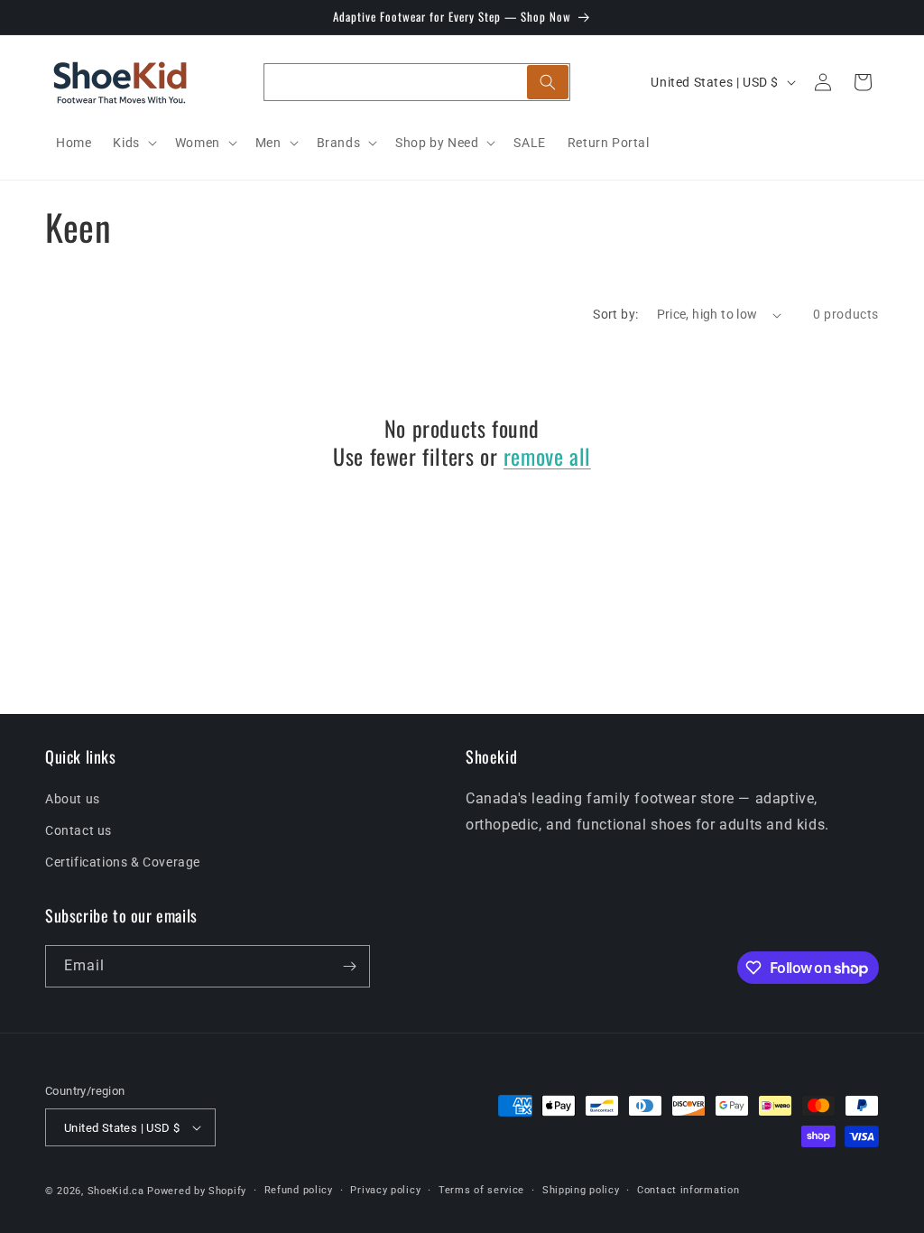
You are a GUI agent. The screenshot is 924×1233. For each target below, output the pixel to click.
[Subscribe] (349, 966)
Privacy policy (385, 1190)
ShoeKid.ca (116, 1191)
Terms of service (481, 1190)
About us (72, 799)
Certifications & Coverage (122, 862)
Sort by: (615, 314)
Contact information (688, 1190)
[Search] (547, 82)
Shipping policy (581, 1190)
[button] (132, 143)
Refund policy (298, 1190)
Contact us (78, 830)
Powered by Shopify (196, 1191)
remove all (547, 456)
